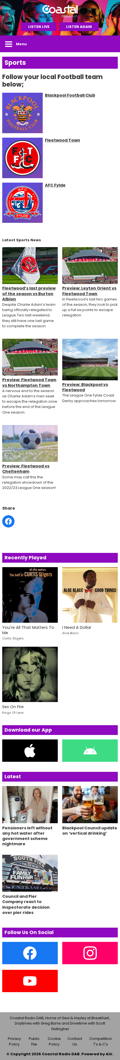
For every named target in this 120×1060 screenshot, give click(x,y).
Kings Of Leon (13, 712)
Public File (34, 1041)
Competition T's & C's (100, 1041)
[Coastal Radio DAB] (60, 11)
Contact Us (75, 1041)
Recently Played (25, 557)
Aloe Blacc (70, 633)
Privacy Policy (14, 1041)
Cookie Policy (54, 1041)
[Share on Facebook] (8, 521)
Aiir (109, 1054)
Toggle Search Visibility (109, 43)
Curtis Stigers (13, 638)
